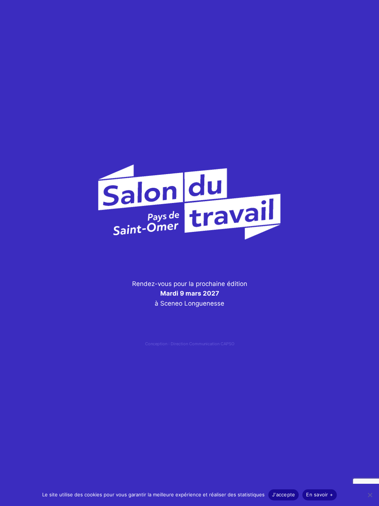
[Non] (369, 495)
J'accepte (283, 494)
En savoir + (319, 494)
